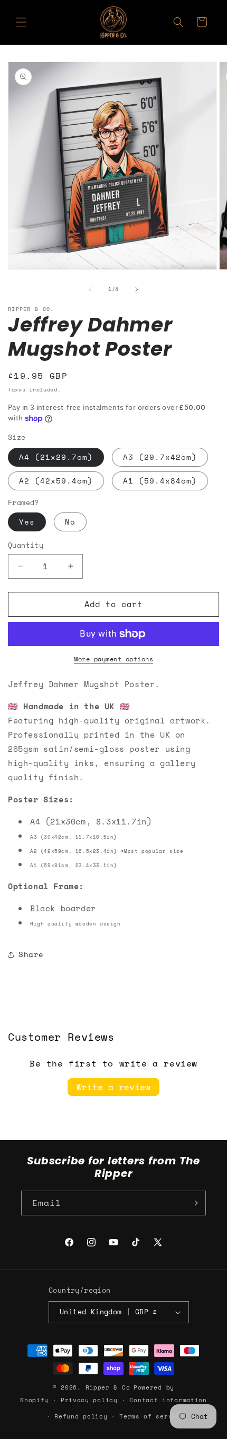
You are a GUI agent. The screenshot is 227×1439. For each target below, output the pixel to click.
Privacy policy (89, 1400)
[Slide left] (90, 289)
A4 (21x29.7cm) (56, 456)
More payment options (113, 659)
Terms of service (151, 1416)
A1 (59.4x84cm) (160, 480)
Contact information (167, 1400)
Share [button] (31, 954)
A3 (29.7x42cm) (160, 456)
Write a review (113, 1087)
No (70, 521)
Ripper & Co (108, 1387)
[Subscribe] (193, 1203)
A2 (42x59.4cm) (56, 480)
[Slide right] (136, 289)
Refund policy (80, 1416)
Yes (27, 521)
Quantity (25, 545)
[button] (21, 22)
